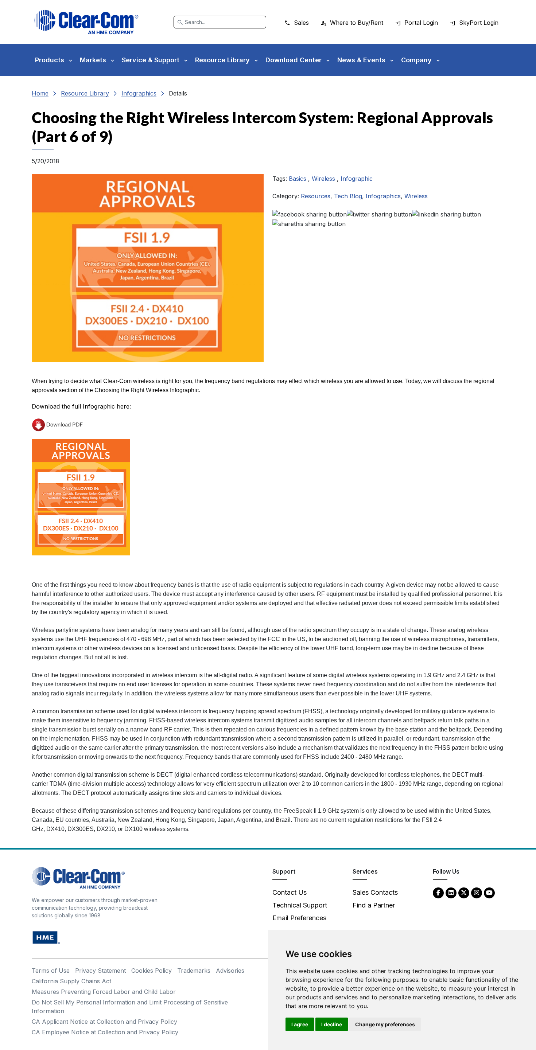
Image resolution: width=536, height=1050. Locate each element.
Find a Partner (374, 905)
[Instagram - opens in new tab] (476, 892)
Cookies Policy (151, 970)
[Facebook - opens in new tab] (438, 892)
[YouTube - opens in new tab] (489, 892)
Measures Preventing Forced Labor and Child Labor (104, 991)
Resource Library (85, 93)
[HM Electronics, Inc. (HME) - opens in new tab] (46, 937)
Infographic (357, 178)
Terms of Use (51, 970)
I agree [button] (299, 1024)
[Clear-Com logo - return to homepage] (86, 22)
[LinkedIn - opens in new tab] (451, 892)
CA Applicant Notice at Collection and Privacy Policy (104, 1021)
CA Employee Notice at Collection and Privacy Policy (105, 1032)
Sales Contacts (375, 892)
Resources (315, 196)
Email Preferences (299, 918)
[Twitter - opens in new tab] (463, 892)
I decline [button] (331, 1024)
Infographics (138, 93)
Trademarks (193, 970)
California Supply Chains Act (71, 981)
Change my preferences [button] (385, 1024)
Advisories (230, 970)
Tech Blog (348, 196)
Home (40, 93)
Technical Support (299, 905)
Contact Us (289, 892)
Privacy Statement (100, 970)
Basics (298, 178)
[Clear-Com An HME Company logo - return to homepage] (78, 877)
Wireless (324, 178)
